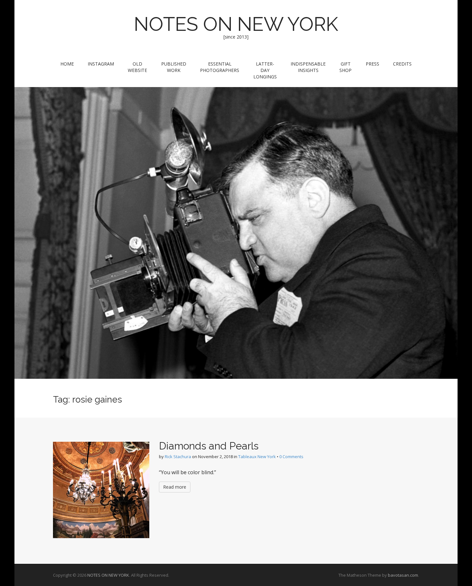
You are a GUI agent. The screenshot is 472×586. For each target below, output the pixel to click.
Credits (402, 64)
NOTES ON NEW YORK (236, 24)
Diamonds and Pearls (208, 446)
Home (67, 64)
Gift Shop (345, 67)
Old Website (137, 67)
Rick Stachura (178, 456)
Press (372, 64)
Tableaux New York (257, 456)
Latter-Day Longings (265, 70)
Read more (174, 487)
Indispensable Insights (308, 67)
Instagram (101, 64)
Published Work (173, 67)
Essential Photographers (219, 67)
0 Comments (291, 456)
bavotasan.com (403, 575)
